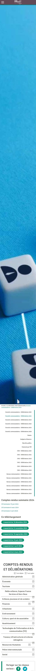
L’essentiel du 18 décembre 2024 (15, 522)
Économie (6, 581)
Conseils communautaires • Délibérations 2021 (18, 427)
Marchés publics (27, 443)
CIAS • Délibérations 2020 (24, 470)
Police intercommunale (12, 649)
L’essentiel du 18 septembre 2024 (15, 534)
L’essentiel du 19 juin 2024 (12, 540)
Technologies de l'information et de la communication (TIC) (18, 629)
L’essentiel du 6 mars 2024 (12, 552)
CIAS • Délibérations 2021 (24, 466)
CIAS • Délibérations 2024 (24, 455)
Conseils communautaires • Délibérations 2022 (18, 424)
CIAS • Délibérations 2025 (24, 451)
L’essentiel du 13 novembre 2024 (15, 528)
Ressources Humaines (11, 645)
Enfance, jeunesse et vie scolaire (16, 599)
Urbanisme (6, 609)
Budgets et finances (26, 439)
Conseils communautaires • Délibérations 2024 (18, 416)
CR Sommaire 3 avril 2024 (9, 511)
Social (4, 654)
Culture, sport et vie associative (15, 618)
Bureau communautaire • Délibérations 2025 (19, 474)
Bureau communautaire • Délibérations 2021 (19, 489)
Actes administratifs (20, 405)
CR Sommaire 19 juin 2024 (9, 504)
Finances (6, 604)
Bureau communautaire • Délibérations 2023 (19, 482)
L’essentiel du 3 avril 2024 (12, 546)
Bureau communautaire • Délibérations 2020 (19, 493)
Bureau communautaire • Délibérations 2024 (19, 478)
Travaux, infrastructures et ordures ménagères (18, 638)
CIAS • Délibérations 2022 (24, 462)
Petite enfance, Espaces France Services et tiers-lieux (18, 592)
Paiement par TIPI (27, 447)
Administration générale (12, 576)
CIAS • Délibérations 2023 (24, 458)
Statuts (29, 435)
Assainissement (8, 623)
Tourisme (6, 586)
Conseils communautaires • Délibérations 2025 (18, 412)
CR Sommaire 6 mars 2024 (9, 507)
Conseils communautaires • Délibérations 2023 (18, 420)
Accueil (3, 405)
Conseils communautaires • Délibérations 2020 (18, 431)
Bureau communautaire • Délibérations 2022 (19, 486)
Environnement (8, 613)
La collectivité (10, 405)
